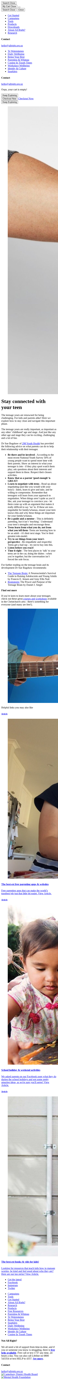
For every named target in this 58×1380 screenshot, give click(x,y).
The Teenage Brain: (18, 573)
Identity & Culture (17, 68)
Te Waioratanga (16, 51)
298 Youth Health (31, 443)
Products (12, 24)
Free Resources (15, 1311)
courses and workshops (35, 598)
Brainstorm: (14, 582)
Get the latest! (15, 1279)
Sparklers (12, 71)
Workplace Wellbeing (19, 65)
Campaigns (13, 18)
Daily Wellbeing (16, 54)
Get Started (13, 15)
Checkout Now (9, 98)
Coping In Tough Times (20, 62)
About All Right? (16, 30)
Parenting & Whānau (18, 59)
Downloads (13, 27)
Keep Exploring (10, 95)
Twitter (11, 1288)
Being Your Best (16, 57)
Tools (10, 21)
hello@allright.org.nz (12, 45)
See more (38, 1358)
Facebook (13, 1282)
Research (12, 32)
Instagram (13, 1285)
